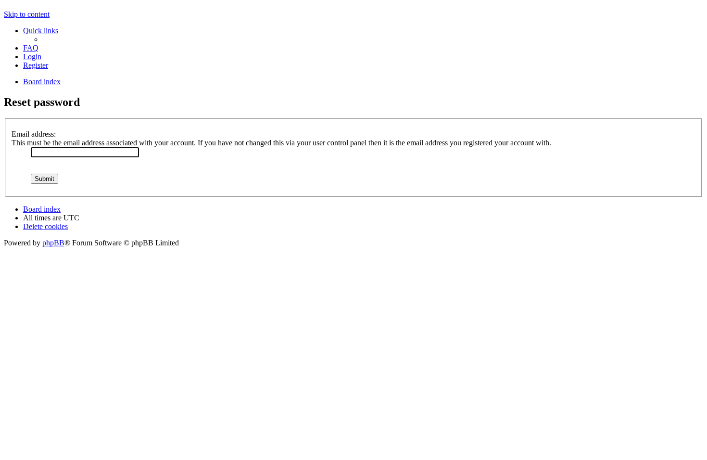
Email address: (34, 134)
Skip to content (27, 14)
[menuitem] (30, 48)
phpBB (53, 243)
